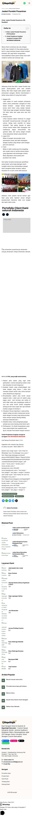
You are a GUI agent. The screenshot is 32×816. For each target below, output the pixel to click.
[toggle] (29, 3)
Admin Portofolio (7, 14)
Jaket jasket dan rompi (15, 568)
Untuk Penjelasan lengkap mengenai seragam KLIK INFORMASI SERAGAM (15, 38)
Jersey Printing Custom (16, 628)
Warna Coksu (10, 693)
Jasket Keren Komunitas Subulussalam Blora (19, 553)
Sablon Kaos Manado (12, 706)
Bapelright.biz (21, 792)
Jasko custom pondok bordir (20, 527)
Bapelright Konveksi (16, 530)
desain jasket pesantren (9, 494)
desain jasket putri (8, 496)
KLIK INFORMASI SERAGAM (16, 436)
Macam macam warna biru (14, 679)
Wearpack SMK (13, 659)
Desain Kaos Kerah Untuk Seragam (17, 700)
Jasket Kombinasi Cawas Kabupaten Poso (19, 542)
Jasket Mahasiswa (18, 533)
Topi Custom (12, 666)
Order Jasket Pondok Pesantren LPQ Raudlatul (16, 33)
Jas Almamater (13, 610)
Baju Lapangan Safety (15, 596)
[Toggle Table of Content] (26, 28)
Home (3, 8)
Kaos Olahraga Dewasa (15, 651)
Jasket (6, 8)
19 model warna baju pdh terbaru (16, 686)
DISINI (21, 440)
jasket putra (20, 496)
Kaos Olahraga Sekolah (15, 642)
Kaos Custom (12, 573)
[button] (16, 802)
